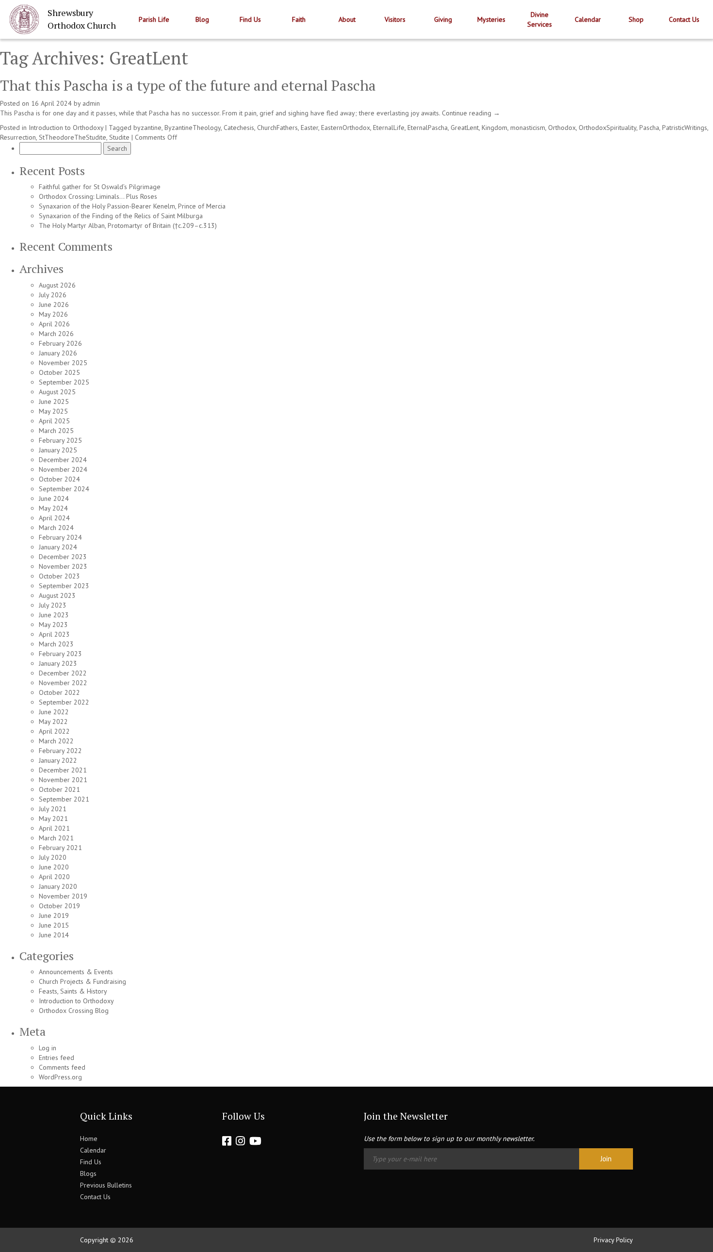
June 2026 (54, 304)
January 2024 (58, 547)
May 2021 (53, 818)
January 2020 (58, 886)
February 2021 (60, 847)
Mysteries (491, 19)
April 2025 (54, 421)
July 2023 (52, 605)
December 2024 (63, 459)
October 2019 (59, 905)
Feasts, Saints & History (73, 991)
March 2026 (56, 333)
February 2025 (60, 440)
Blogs (88, 1173)
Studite (119, 137)
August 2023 (57, 595)
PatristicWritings (684, 127)
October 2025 (59, 372)
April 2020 (54, 876)
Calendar (588, 19)
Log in (47, 1047)
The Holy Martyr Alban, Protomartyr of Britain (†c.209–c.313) (128, 225)
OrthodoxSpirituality (607, 127)
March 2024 (56, 527)
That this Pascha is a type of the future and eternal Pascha (188, 85)
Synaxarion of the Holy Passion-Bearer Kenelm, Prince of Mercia (132, 206)
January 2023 (58, 663)
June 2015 (54, 925)
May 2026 (53, 314)
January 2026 (58, 353)
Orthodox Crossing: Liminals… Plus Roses (98, 196)
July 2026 (52, 294)
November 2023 (63, 566)
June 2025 (54, 401)
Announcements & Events (76, 971)
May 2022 (53, 721)
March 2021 (56, 838)
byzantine (147, 127)
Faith (299, 19)
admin (91, 103)
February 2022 (60, 750)
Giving (443, 19)
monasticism (527, 127)
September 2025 (64, 382)
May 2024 (53, 508)
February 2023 (60, 653)
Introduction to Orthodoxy (66, 127)
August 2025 (57, 391)
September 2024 (64, 488)
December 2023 (63, 556)
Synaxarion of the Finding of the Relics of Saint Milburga (121, 215)
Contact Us (684, 19)
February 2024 (60, 537)
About (347, 19)
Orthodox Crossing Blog (74, 1010)
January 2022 (58, 760)
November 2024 (63, 469)
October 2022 (59, 692)
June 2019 (54, 915)
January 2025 (58, 450)
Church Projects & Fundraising (82, 981)
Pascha (649, 127)
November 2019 (63, 896)
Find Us (250, 19)
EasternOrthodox (345, 127)
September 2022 (64, 702)
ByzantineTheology (192, 127)
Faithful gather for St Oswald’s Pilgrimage (100, 186)
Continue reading (471, 113)
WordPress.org (60, 1077)
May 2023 (53, 624)
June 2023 (54, 614)
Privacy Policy (613, 1240)
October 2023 (59, 576)
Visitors (395, 19)
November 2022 (63, 682)
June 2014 (54, 935)
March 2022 (56, 741)
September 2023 (64, 585)
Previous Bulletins (106, 1185)
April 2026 (54, 324)
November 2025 (63, 362)
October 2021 (59, 789)
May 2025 (53, 411)
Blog (202, 19)
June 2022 (54, 711)
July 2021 (52, 808)
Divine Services (539, 19)
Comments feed (62, 1067)
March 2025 (56, 430)
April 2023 (54, 634)
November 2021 (63, 779)
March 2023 (56, 644)
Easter (309, 127)
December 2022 (63, 673)
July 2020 (52, 857)
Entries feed (56, 1057)
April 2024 (54, 518)
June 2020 (54, 867)
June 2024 (54, 498)
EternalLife (389, 127)
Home (88, 1138)
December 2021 (63, 770)
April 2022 (54, 731)
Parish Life (154, 19)
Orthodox (562, 127)
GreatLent (465, 127)
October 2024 (59, 479)
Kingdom (494, 127)
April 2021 (54, 828)
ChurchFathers (277, 127)
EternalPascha (427, 127)
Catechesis (239, 127)
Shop (636, 19)
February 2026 (60, 343)
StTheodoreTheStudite (72, 137)
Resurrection (18, 137)
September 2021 (64, 799)
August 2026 (57, 285)
